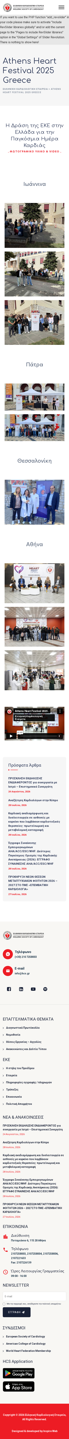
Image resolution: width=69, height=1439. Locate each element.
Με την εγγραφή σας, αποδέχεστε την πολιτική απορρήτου (34, 1304)
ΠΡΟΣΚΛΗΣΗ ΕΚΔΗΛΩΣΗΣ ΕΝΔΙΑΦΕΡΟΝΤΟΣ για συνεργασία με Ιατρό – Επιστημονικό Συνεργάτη (32, 782)
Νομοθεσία (13, 1034)
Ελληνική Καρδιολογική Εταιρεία (45, 1414)
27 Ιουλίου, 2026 (17, 894)
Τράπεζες (12, 1089)
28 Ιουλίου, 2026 (17, 805)
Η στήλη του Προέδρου (20, 1068)
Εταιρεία (11, 1075)
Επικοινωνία (14, 1096)
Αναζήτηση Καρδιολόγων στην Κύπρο (33, 800)
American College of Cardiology (25, 1343)
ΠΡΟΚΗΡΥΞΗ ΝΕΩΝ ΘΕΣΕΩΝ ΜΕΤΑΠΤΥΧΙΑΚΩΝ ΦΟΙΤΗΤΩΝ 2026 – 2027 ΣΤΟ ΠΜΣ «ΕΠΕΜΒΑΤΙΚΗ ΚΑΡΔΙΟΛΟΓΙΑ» (32, 883)
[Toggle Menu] (61, 7)
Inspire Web (50, 1431)
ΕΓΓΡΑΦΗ (14, 1312)
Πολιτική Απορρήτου (19, 1103)
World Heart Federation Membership (28, 1350)
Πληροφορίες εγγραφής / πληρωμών (29, 1082)
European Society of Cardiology (25, 1336)
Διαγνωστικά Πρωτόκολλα (23, 1027)
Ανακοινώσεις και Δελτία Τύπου (26, 1049)
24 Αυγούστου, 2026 (19, 791)
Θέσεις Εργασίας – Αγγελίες (23, 1041)
